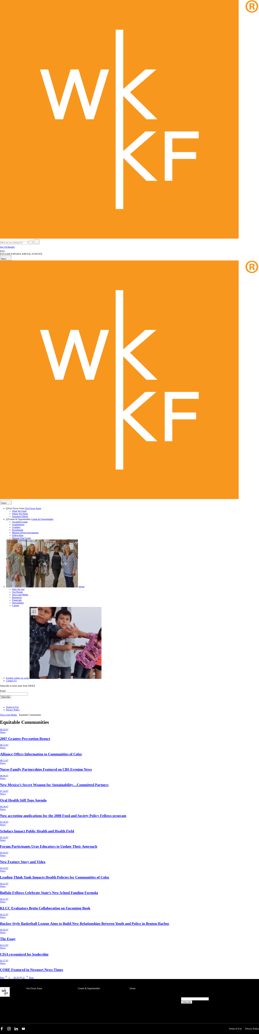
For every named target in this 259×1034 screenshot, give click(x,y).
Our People (17, 592)
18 (14, 977)
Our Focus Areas (33, 508)
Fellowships (17, 535)
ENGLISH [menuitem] (5, 254)
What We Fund (19, 511)
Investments (17, 530)
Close (4, 503)
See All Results (7, 247)
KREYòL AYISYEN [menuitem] (32, 254)
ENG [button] (3, 251)
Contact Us (11, 680)
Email (3, 691)
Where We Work (20, 514)
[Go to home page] (129, 238)
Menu (4, 259)
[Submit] (37, 241)
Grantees (16, 527)
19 (17, 977)
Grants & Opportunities (42, 519)
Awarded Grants (20, 522)
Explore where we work (17, 678)
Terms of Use (12, 707)
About (81, 586)
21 (23, 977)
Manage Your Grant (21, 538)
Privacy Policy (13, 710)
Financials (17, 600)
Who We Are (18, 589)
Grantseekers (18, 524)
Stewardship (18, 603)
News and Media (20, 594)
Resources (17, 597)
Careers (15, 605)
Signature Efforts (20, 516)
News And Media (8, 715)
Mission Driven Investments (25, 532)
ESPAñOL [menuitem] (16, 254)
